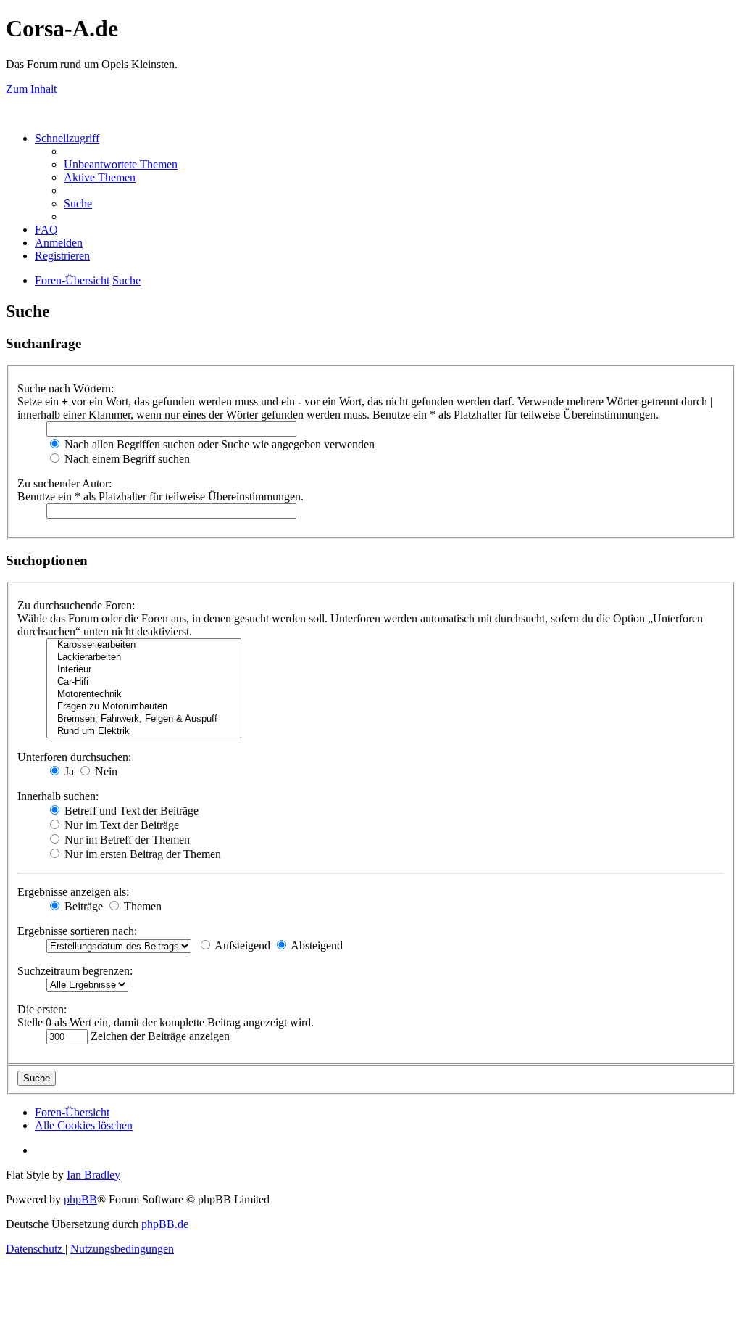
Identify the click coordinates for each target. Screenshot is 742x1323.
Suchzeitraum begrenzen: (75, 971)
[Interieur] (144, 670)
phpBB (80, 1199)
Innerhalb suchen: (58, 796)
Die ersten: (42, 1009)
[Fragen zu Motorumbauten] (144, 707)
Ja (68, 771)
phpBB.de (164, 1224)
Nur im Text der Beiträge (120, 825)
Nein (104, 771)
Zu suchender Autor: (64, 483)
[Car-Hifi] (144, 682)
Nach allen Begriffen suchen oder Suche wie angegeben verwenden (218, 444)
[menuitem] (121, 164)
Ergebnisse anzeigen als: (73, 892)
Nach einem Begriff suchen (126, 459)
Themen (141, 906)
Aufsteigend (241, 945)
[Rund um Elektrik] (144, 731)
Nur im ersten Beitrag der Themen (141, 854)
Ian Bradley (93, 1175)
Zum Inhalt (31, 89)
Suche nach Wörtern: (65, 388)
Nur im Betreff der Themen (126, 839)
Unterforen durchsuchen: (74, 757)
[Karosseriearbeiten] (144, 645)
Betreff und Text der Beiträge (130, 810)
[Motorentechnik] (144, 694)
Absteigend (315, 945)
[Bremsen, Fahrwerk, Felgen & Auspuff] (144, 719)
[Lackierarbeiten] (144, 657)
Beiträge (82, 906)
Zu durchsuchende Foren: (76, 605)
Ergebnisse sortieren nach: (77, 931)
